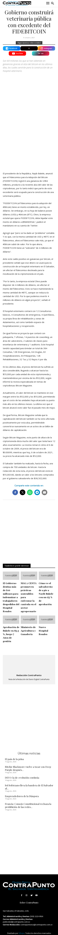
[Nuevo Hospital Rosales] (47, 620)
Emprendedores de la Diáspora (22, 796)
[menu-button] (47, 3)
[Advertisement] (29, 138)
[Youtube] (36, 895)
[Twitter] (31, 895)
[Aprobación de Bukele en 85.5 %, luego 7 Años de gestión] (11, 620)
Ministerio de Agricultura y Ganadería (28, 631)
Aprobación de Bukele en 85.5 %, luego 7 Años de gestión (11, 634)
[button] (52, 3)
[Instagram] (26, 895)
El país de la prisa (14, 759)
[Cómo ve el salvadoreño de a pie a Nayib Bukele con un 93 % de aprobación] (47, 576)
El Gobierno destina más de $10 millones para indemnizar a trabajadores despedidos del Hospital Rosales (11, 597)
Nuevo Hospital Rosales (43, 631)
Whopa (21, 933)
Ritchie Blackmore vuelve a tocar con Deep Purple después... (28, 768)
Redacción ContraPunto (29, 675)
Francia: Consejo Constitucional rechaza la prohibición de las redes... (28, 805)
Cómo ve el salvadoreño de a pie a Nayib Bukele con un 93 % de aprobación (46, 594)
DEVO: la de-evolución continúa (22, 777)
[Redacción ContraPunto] (29, 664)
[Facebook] (21, 895)
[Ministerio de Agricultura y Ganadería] (29, 620)
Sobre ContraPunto (29, 902)
